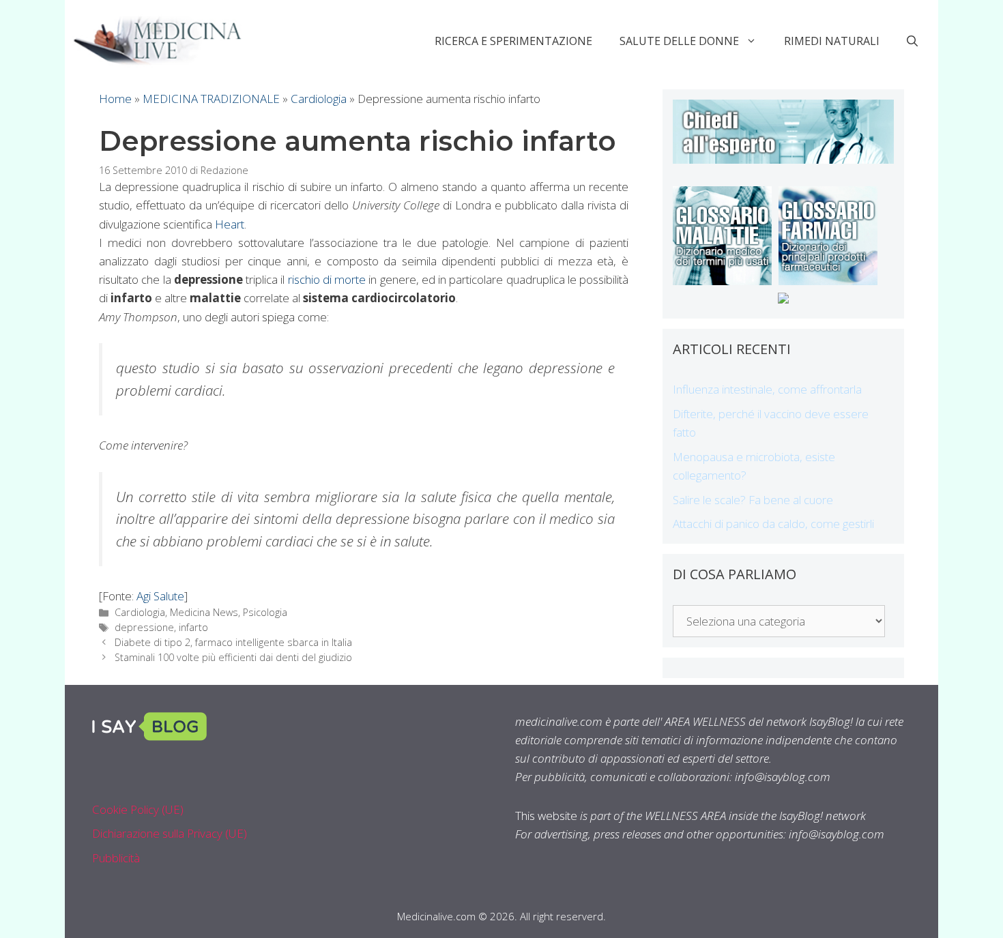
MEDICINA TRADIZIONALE (211, 98)
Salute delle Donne (679, 40)
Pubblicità (116, 858)
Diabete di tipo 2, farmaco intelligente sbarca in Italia (233, 642)
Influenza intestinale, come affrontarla (767, 389)
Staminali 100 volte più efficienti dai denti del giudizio (233, 657)
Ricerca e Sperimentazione (513, 40)
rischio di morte (327, 279)
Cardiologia (319, 98)
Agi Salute (160, 596)
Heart (229, 224)
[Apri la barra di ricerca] (912, 41)
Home (115, 98)
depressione (144, 627)
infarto (193, 627)
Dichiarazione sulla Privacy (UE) (169, 833)
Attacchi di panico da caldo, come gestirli (773, 523)
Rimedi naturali (832, 40)
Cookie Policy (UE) (138, 809)
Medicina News (204, 612)
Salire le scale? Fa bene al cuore (753, 500)
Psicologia (265, 612)
